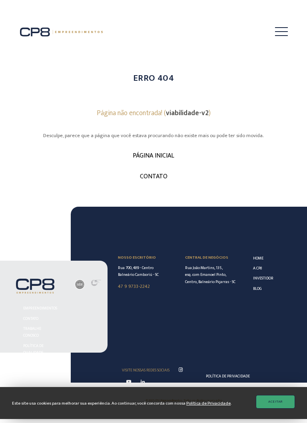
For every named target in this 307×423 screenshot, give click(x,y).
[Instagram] (181, 370)
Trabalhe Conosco (32, 332)
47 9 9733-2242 (134, 286)
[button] (275, 32)
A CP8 (257, 268)
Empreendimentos (38, 308)
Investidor (260, 278)
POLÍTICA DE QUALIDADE (33, 349)
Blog (257, 288)
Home (258, 258)
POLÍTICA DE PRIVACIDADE (228, 376)
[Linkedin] (143, 382)
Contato (30, 318)
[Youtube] (129, 382)
